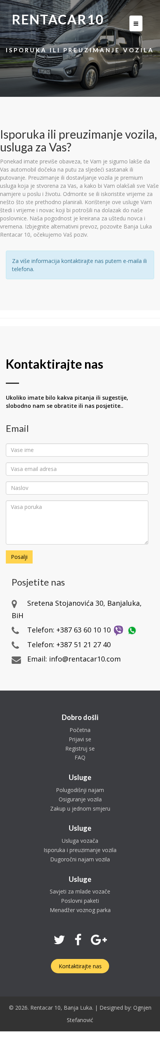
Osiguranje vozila (80, 799)
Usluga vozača (80, 840)
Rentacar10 (58, 19)
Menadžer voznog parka (80, 910)
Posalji (19, 556)
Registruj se (80, 748)
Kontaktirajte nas (80, 966)
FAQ (80, 757)
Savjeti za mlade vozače (80, 891)
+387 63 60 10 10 (83, 629)
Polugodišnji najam (80, 790)
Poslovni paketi (80, 900)
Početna (80, 730)
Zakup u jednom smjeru (80, 808)
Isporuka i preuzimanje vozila (80, 850)
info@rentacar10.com (85, 658)
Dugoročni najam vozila (80, 859)
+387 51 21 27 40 (83, 644)
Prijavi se (80, 739)
